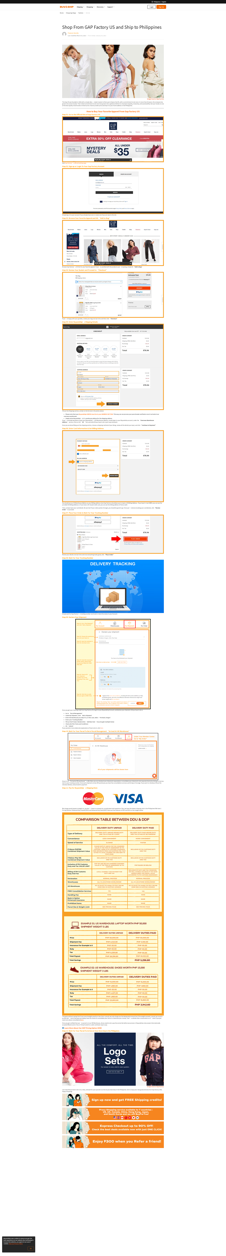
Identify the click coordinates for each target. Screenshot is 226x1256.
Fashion (80, 13)
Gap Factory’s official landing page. (75, 163)
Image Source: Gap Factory (155, 1086)
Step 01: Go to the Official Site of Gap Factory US (81, 114)
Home (62, 13)
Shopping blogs (71, 13)
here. (101, 728)
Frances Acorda (73, 33)
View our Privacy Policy (16, 1244)
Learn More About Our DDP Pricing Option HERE (83, 1028)
